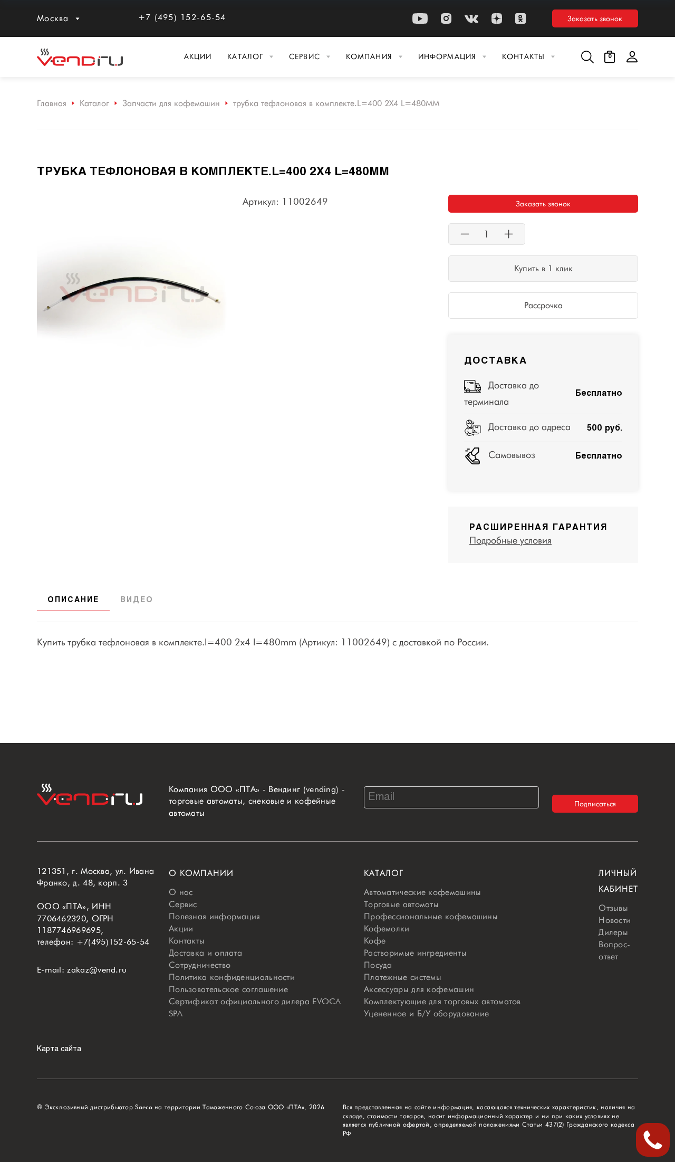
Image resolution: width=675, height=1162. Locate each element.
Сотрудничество (199, 965)
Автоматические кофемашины (422, 892)
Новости (615, 920)
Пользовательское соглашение (228, 989)
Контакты (523, 56)
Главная (51, 103)
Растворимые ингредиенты (415, 953)
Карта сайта (59, 1049)
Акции (198, 56)
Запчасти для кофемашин (171, 103)
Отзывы (613, 908)
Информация (447, 56)
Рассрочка (543, 305)
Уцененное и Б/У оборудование (426, 1013)
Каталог (245, 56)
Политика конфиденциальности (232, 977)
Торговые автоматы (401, 904)
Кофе (374, 941)
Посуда (378, 965)
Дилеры (613, 932)
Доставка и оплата (205, 953)
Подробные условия (510, 540)
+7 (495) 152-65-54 (182, 17)
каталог (383, 873)
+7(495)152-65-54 (113, 942)
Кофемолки (387, 928)
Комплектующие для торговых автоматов (442, 1001)
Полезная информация (215, 916)
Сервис (304, 56)
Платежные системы (402, 977)
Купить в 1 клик (543, 268)
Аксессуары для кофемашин (419, 989)
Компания (369, 56)
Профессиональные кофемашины (431, 916)
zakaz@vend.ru (97, 970)
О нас (181, 892)
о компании (201, 873)
